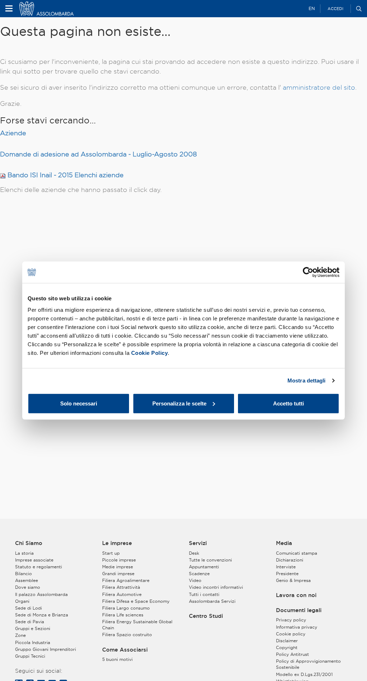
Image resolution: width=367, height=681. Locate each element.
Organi (22, 601)
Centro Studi (206, 616)
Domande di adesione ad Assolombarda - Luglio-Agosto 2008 (98, 154)
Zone (20, 635)
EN (312, 8)
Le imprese (117, 543)
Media (284, 543)
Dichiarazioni (289, 560)
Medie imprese (117, 566)
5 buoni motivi (117, 659)
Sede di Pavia (29, 621)
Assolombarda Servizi (212, 601)
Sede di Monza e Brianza (41, 614)
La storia (24, 553)
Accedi (335, 8)
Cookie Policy (149, 352)
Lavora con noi (296, 595)
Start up (111, 553)
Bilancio (23, 573)
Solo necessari (78, 403)
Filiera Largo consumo (126, 608)
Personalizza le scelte (179, 403)
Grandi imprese (118, 573)
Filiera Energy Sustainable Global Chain (137, 624)
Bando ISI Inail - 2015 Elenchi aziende (66, 175)
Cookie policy (290, 633)
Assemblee (26, 580)
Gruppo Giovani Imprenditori (45, 649)
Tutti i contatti (204, 594)
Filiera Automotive (122, 594)
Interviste (286, 566)
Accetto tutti (288, 403)
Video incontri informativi (216, 587)
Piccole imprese (119, 560)
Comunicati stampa (296, 553)
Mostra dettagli (306, 380)
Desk (194, 553)
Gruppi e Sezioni (32, 628)
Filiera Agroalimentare (125, 580)
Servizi (198, 543)
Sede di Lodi (28, 608)
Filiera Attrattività (121, 587)
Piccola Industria (32, 642)
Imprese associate (34, 560)
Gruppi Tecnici (30, 656)
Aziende (13, 133)
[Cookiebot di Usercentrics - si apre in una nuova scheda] (308, 272)
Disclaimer (287, 640)
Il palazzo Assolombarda (41, 594)
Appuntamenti (204, 566)
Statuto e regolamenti (38, 566)
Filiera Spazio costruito (127, 634)
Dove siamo (27, 587)
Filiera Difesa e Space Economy (136, 601)
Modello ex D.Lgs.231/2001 (304, 674)
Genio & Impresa (293, 580)
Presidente (287, 573)
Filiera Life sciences (122, 614)
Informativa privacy (296, 627)
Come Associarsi (125, 650)
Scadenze (199, 573)
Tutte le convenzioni (210, 560)
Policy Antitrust (292, 654)
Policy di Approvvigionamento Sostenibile (308, 664)
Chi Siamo (28, 543)
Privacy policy (291, 619)
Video (195, 580)
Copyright (286, 647)
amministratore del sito (319, 87)
